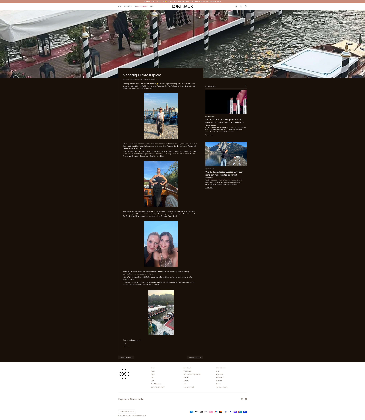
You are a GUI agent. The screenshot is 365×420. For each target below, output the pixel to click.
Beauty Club (187, 371)
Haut (152, 377)
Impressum (219, 374)
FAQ (185, 384)
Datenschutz (220, 377)
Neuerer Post (195, 357)
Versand (218, 384)
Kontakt (186, 377)
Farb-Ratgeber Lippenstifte (192, 374)
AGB (217, 371)
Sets (152, 381)
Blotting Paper (166, 216)
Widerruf (219, 381)
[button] (120, 6)
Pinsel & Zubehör (156, 384)
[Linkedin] (246, 399)
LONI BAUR (123, 415)
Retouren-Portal (189, 387)
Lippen (153, 374)
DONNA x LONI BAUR (157, 387)
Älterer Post (126, 357)
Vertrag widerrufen (222, 387)
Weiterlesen (209, 135)
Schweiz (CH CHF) (126, 411)
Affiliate (186, 381)
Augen (153, 371)
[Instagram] (242, 399)
